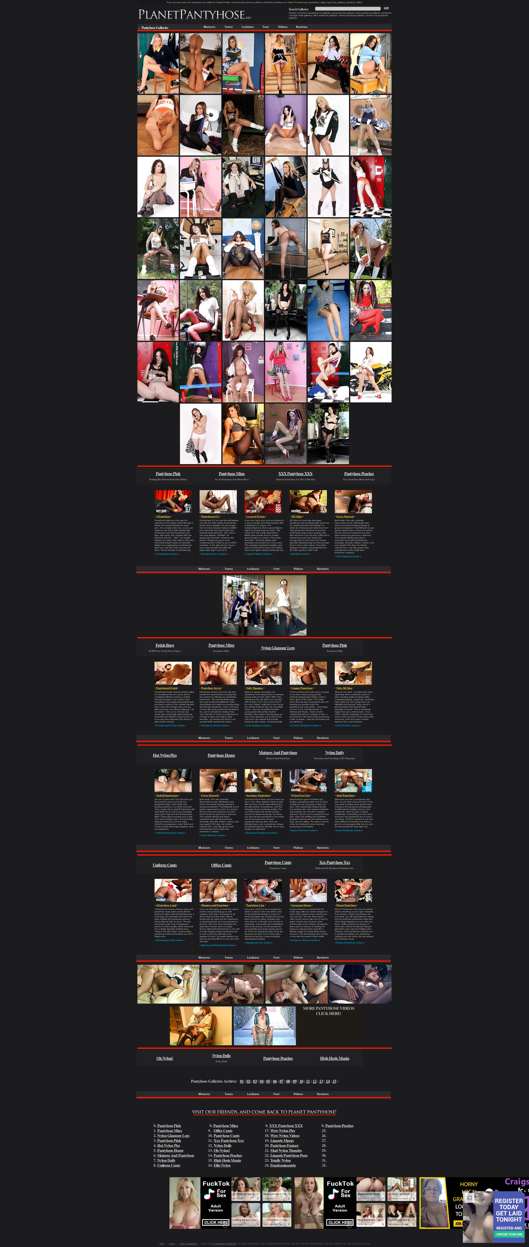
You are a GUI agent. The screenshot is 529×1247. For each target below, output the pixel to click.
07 (281, 1081)
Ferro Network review (347, 556)
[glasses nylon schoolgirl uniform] (285, 278)
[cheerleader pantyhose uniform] (285, 463)
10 (301, 1081)
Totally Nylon (280, 1160)
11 (308, 1081)
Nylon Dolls (221, 1056)
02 (248, 1081)
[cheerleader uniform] (200, 401)
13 (321, 1081)
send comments (188, 1244)
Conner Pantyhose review (305, 725)
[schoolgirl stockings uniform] (371, 92)
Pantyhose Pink (168, 474)
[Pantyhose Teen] (228, 30)
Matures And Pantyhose (278, 752)
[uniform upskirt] (328, 339)
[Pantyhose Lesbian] (248, 30)
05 (268, 1081)
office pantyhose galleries (325, 15)
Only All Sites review (347, 725)
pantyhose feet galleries (343, 13)
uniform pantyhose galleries (351, 15)
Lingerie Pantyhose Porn (288, 1155)
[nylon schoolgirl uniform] (158, 216)
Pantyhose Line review (258, 942)
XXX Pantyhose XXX (295, 474)
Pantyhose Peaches (359, 474)
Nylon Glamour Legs (278, 648)
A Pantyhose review (167, 554)
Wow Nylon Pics (282, 1130)
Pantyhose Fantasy (284, 1145)
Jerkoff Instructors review (170, 833)
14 (328, 1081)
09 (295, 1081)
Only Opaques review (257, 725)
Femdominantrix (283, 1165)
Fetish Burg (165, 645)
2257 (162, 1244)
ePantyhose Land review (169, 940)
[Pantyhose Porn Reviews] (302, 30)
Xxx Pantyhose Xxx (334, 862)
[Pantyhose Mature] (210, 30)
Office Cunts (221, 865)
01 (242, 1081)
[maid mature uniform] (297, 1002)
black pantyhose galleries (368, 13)
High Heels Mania (334, 1058)
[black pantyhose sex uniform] (361, 1002)
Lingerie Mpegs (282, 1140)
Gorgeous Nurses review (304, 940)
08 (288, 1081)
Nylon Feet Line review (303, 830)
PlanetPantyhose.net (225, 1244)
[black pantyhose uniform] (328, 463)
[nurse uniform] (243, 463)
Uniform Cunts (165, 865)
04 (261, 1081)
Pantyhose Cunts (278, 862)
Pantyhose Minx (232, 474)
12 (314, 1081)
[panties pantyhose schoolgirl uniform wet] (328, 92)
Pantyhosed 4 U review (213, 554)
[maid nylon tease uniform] (285, 92)
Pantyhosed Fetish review (170, 725)
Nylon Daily (334, 752)
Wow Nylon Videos (284, 1135)
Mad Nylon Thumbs (286, 1150)
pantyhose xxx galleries (319, 13)
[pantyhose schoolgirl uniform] (200, 216)
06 (275, 1081)
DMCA (172, 1244)
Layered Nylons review (258, 554)
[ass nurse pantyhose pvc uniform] (285, 634)
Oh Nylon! (164, 1058)
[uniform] (243, 154)
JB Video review (300, 554)
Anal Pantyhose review (348, 830)
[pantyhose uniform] (200, 92)
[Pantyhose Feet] (266, 30)
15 (334, 1081)
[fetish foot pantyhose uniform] (158, 154)
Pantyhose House (221, 755)
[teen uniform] (328, 216)
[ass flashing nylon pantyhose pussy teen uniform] (265, 1044)
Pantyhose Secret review (214, 725)
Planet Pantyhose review (349, 942)
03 (255, 1081)
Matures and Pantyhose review (217, 945)
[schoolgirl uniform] (158, 92)
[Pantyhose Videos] (283, 30)
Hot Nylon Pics (165, 755)
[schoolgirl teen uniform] (243, 216)
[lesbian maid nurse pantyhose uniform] (201, 1044)
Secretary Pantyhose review (261, 833)
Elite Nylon (222, 1165)
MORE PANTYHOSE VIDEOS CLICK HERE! (328, 1010)
